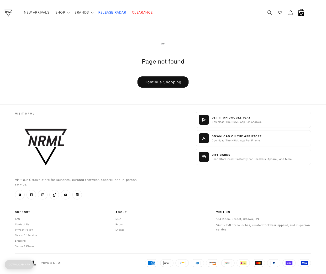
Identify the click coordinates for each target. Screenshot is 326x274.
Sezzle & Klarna (25, 246)
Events (120, 229)
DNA (118, 218)
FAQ (17, 218)
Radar (119, 224)
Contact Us (22, 224)
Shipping (20, 240)
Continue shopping (163, 82)
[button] (313, 12)
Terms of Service (26, 235)
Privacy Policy (24, 229)
